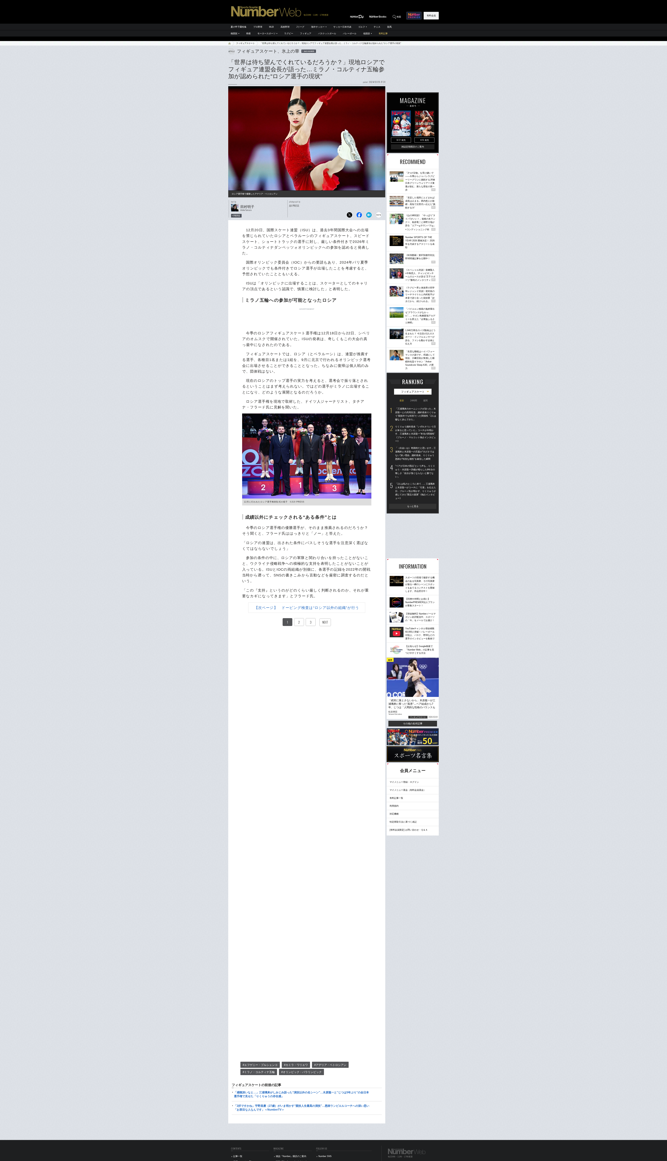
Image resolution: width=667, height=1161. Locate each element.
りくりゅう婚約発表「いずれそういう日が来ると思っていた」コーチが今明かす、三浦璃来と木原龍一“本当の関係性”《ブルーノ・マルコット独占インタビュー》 (415, 433)
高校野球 (285, 27)
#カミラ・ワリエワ (296, 1064)
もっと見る (412, 506)
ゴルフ (361, 27)
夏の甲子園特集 (238, 27)
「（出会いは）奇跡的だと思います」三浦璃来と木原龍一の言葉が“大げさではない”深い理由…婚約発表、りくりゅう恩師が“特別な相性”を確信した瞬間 (415, 453)
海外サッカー (318, 27)
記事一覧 (237, 1156)
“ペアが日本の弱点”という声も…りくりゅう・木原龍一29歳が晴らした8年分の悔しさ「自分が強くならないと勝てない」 (415, 471)
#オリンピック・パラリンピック (301, 1072)
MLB (271, 27)
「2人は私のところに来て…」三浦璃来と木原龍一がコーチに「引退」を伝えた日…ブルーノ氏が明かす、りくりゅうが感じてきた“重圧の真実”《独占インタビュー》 (415, 491)
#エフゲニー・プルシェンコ (260, 1064)
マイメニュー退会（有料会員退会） (408, 790)
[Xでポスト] (349, 215)
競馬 (389, 27)
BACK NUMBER (309, 51)
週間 (425, 400)
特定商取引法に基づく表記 (403, 822)
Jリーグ (300, 27)
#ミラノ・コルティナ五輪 (259, 1072)
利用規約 (394, 806)
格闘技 (234, 33)
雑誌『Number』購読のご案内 (291, 1156)
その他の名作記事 (412, 723)
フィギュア (305, 33)
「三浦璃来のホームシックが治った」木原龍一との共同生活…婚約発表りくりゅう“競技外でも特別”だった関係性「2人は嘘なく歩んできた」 (415, 414)
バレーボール (349, 33)
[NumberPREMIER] (414, 15)
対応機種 (394, 814)
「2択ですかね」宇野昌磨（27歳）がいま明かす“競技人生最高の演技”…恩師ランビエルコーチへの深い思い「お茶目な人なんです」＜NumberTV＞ (301, 1107)
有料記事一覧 (396, 798)
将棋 (248, 33)
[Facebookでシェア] (359, 215)
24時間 (413, 400)
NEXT (325, 622)
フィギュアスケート (245, 43)
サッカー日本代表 (342, 27)
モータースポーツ (266, 33)
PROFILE (236, 215)
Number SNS (325, 1156)
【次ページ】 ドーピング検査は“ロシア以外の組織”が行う (306, 608)
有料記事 (383, 33)
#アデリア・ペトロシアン (330, 1064)
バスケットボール (327, 33)
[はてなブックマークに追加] (369, 215)
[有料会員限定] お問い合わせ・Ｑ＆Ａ (409, 830)
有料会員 (431, 15)
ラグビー (288, 33)
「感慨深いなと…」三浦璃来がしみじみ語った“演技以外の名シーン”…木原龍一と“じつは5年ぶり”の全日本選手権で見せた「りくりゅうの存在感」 (301, 1094)
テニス (377, 27)
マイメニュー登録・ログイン (404, 782)
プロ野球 (257, 27)
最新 (402, 400)
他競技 (366, 33)
